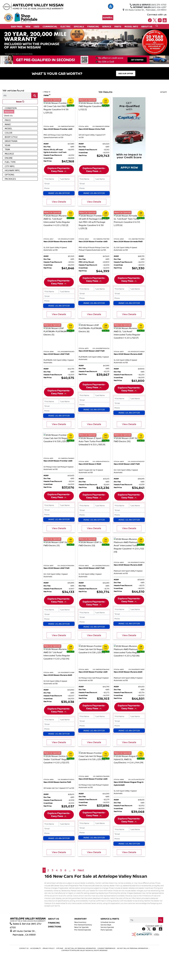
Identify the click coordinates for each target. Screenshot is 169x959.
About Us (53, 919)
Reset (19, 101)
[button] (110, 6)
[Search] (34, 95)
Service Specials (107, 927)
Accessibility (35, 948)
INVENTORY (80, 919)
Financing (54, 923)
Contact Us (24, 948)
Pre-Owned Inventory (83, 925)
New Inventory (80, 922)
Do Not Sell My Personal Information (80, 948)
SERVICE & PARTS (110, 919)
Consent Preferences (106, 948)
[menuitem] (20, 112)
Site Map (60, 948)
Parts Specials (106, 930)
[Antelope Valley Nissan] (39, 6)
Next (81, 870)
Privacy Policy (49, 948)
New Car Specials (81, 927)
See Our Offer (125, 73)
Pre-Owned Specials (82, 930)
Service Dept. (106, 925)
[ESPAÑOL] (107, 17)
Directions (54, 926)
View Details (59, 201)
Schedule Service (108, 922)
